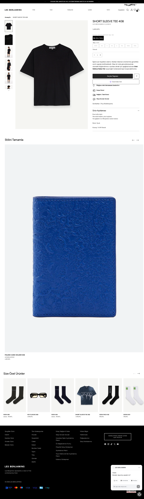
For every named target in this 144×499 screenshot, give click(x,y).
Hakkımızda (83, 435)
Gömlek (34, 458)
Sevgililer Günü (9, 431)
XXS (95, 46)
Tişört (33, 452)
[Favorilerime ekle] (136, 76)
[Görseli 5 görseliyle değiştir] (9, 78)
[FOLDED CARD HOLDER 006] (74, 248)
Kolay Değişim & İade (63, 431)
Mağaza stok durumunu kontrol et (107, 85)
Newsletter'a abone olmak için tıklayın (117, 436)
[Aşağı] (9, 90)
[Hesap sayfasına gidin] (132, 10)
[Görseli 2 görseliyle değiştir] (9, 39)
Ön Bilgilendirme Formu (63, 444)
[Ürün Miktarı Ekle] (100, 55)
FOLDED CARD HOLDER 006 (15, 355)
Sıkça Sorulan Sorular (63, 435)
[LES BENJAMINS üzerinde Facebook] (105, 444)
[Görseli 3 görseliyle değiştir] (9, 52)
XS (102, 46)
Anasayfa (7, 17)
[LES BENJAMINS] (13, 10)
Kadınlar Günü (9, 438)
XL (122, 46)
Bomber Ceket (36, 448)
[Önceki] (45, 1)
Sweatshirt (35, 438)
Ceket (34, 441)
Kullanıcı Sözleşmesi (62, 459)
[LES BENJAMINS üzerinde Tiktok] (111, 444)
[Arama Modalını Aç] (128, 10)
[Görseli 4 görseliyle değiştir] (9, 65)
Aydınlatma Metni (61, 450)
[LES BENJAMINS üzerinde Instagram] (108, 444)
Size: (96, 42)
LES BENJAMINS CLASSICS (102, 24)
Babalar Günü (9, 445)
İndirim (7, 435)
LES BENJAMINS (15, 482)
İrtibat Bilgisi (84, 431)
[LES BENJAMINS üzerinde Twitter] (115, 444)
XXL (128, 46)
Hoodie (34, 435)
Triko (33, 455)
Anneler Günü (9, 441)
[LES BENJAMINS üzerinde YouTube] (118, 444)
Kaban (34, 445)
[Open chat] (139, 494)
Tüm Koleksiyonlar (37, 431)
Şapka (34, 462)
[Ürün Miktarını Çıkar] (94, 55)
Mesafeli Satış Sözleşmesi (64, 447)
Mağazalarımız (84, 438)
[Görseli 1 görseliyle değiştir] (9, 26)
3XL (135, 46)
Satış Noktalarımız (86, 441)
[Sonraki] (99, 1)
